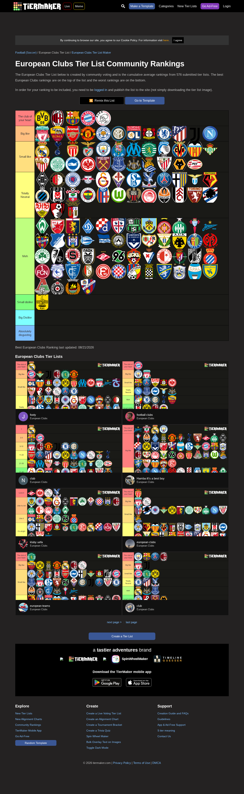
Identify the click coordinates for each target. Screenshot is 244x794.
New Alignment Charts (28, 719)
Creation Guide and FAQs (173, 713)
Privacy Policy (122, 762)
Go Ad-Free (210, 6)
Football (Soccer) (26, 52)
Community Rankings (28, 724)
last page (131, 622)
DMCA (156, 762)
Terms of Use (141, 762)
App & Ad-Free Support (171, 724)
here (166, 40)
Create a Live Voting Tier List (103, 713)
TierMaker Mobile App (28, 730)
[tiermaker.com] (37, 6)
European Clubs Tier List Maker (91, 52)
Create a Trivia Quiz (98, 730)
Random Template (36, 742)
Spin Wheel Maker (97, 736)
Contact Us (164, 736)
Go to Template (145, 100)
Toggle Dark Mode (97, 747)
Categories (166, 6)
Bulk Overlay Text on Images (103, 741)
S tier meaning (166, 730)
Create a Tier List (122, 636)
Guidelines (163, 719)
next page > (114, 622)
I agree (178, 40)
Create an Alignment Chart (102, 719)
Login (227, 6)
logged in (100, 90)
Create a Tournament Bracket (104, 724)
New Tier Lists (187, 6)
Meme (79, 6)
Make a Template (141, 6)
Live (67, 6)
